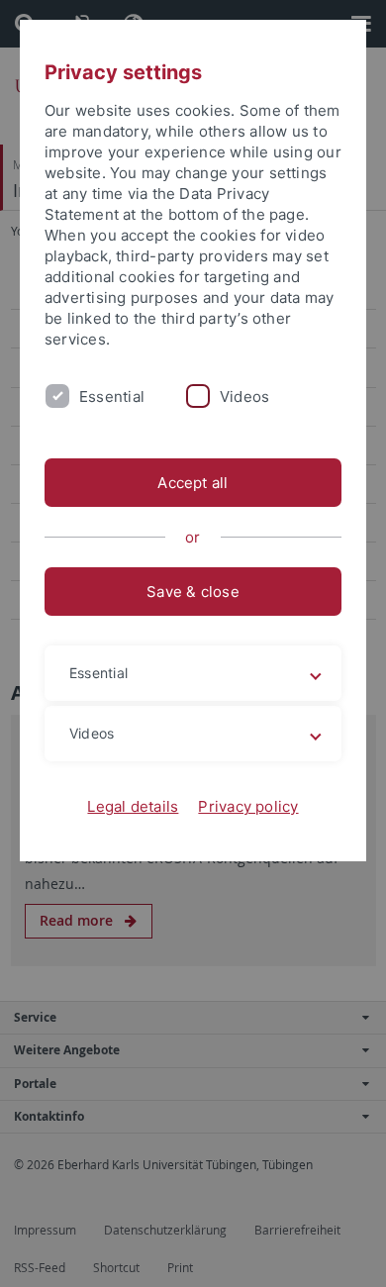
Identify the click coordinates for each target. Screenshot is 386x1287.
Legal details (132, 806)
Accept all (192, 482)
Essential (112, 396)
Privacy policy (248, 806)
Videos (244, 396)
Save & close (193, 591)
